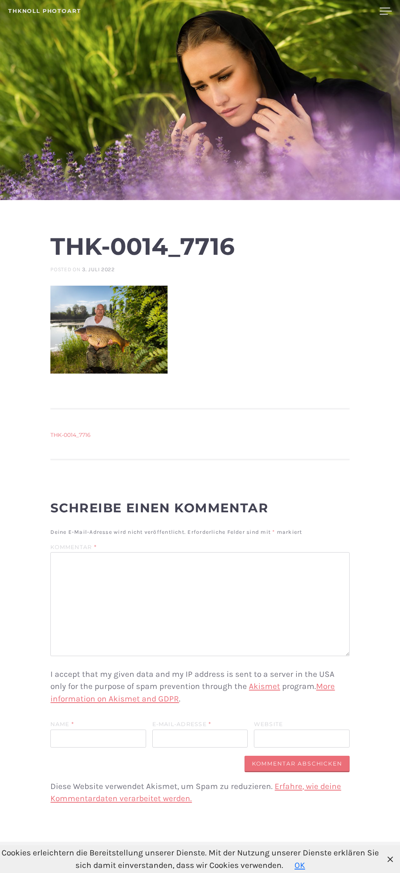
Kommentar (73, 547)
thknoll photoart (44, 10)
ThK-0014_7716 (70, 435)
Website (268, 724)
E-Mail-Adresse (181, 724)
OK (300, 865)
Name (61, 724)
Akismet (264, 686)
